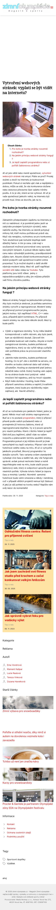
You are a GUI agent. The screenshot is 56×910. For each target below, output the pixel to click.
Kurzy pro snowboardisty (17, 782)
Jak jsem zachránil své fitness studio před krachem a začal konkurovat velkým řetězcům (25, 576)
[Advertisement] (28, 45)
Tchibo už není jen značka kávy (21, 761)
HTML (34, 313)
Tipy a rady (49, 496)
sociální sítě (8, 270)
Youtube (33, 270)
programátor (29, 418)
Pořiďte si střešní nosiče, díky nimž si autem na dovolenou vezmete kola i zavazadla (24, 736)
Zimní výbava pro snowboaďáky (21, 711)
